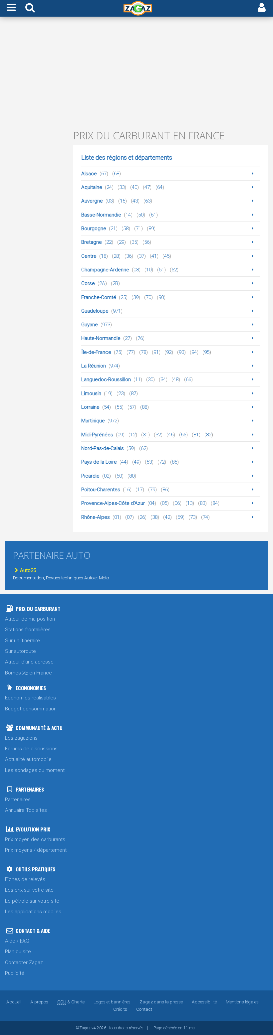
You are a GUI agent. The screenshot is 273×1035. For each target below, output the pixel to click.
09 (120, 435)
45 (166, 256)
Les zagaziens (21, 738)
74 (205, 517)
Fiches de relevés (25, 879)
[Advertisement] (136, 72)
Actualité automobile (28, 759)
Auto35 (28, 570)
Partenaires (18, 800)
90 (161, 297)
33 (122, 187)
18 (103, 256)
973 (106, 325)
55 (119, 407)
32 (158, 435)
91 (156, 352)
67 (104, 174)
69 (180, 517)
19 (108, 393)
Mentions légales (242, 1001)
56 (146, 242)
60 (119, 476)
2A (102, 283)
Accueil (13, 1001)
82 (208, 435)
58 (126, 228)
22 (109, 242)
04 (151, 503)
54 (106, 407)
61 (153, 215)
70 (148, 297)
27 (127, 338)
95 (206, 352)
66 (188, 379)
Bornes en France (28, 673)
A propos (39, 1001)
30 (150, 379)
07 (129, 517)
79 (152, 490)
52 (174, 270)
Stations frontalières (28, 630)
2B (115, 283)
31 (145, 435)
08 (136, 270)
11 (137, 379)
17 (139, 490)
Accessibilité (204, 1001)
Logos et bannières (112, 1001)
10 (148, 270)
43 (135, 201)
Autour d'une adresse (29, 662)
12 (133, 435)
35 (134, 242)
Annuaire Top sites (26, 810)
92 (168, 352)
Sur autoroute (20, 651)
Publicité (14, 973)
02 (106, 476)
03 (110, 201)
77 (131, 352)
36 (129, 256)
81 (196, 435)
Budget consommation (31, 709)
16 (127, 490)
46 (170, 435)
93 (181, 352)
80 (132, 476)
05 (164, 503)
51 (161, 270)
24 (109, 187)
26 (142, 517)
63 (147, 201)
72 (161, 462)
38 (154, 517)
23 (121, 393)
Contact (144, 1009)
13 (189, 503)
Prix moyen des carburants (35, 839)
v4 (94, 1028)
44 (124, 462)
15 (122, 201)
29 (121, 242)
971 (117, 311)
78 (143, 352)
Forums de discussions (31, 749)
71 (138, 228)
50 (140, 215)
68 (116, 174)
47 (147, 187)
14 (128, 215)
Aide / (17, 941)
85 (174, 462)
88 (144, 407)
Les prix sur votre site (29, 890)
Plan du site (18, 952)
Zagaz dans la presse (161, 1001)
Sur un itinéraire (22, 641)
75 (118, 352)
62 (143, 448)
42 (167, 517)
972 (113, 421)
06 (177, 503)
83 (202, 503)
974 (114, 366)
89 (151, 228)
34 (163, 379)
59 (131, 448)
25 (123, 297)
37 (141, 256)
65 (183, 435)
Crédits (120, 1009)
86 (165, 490)
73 (192, 517)
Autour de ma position (30, 619)
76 (140, 338)
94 (194, 352)
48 (175, 379)
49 (136, 462)
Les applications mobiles (33, 912)
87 (133, 393)
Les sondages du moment (35, 770)
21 (113, 228)
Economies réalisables (30, 698)
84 (215, 503)
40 (134, 187)
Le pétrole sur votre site (32, 901)
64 (159, 187)
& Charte (71, 1001)
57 (132, 407)
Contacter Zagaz (24, 962)
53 (149, 462)
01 (117, 517)
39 (135, 297)
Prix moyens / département (36, 850)
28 (116, 256)
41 (154, 256)
